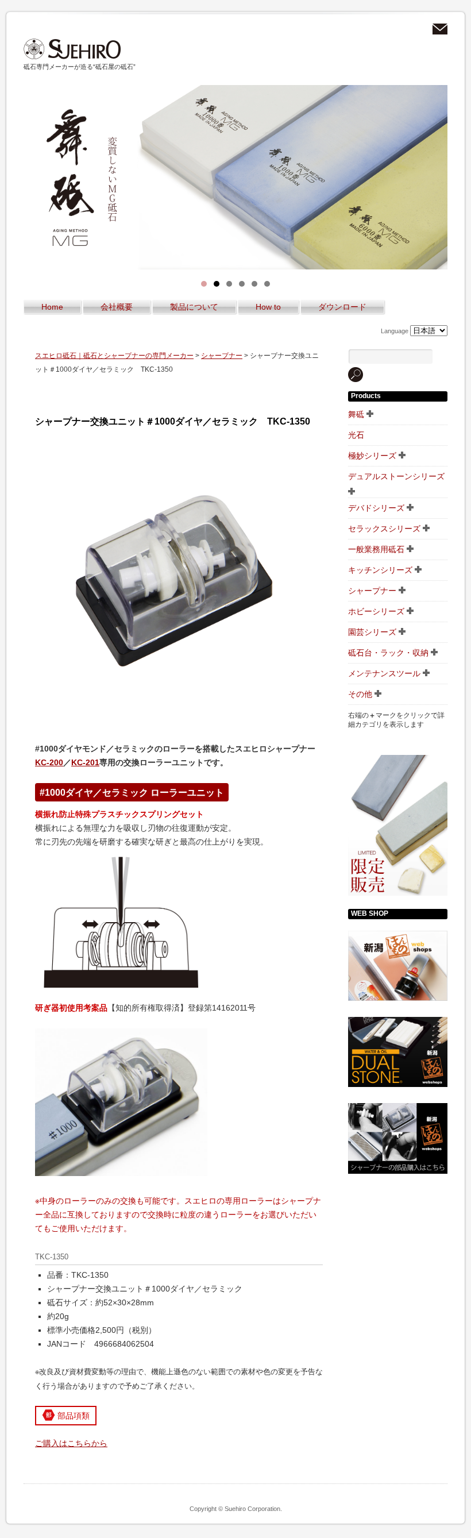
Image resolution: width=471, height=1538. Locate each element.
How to (268, 306)
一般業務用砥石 (376, 549)
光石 (356, 435)
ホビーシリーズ (376, 611)
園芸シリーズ (372, 632)
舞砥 (356, 414)
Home (52, 306)
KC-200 (49, 762)
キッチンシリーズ (380, 570)
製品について (194, 306)
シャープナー (221, 356)
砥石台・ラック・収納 (388, 652)
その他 (360, 694)
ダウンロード (342, 306)
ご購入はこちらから (71, 1443)
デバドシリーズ (376, 507)
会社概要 (117, 306)
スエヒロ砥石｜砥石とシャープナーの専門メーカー (72, 49)
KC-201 (85, 762)
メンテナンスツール (384, 673)
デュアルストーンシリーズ (396, 476)
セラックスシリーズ (384, 528)
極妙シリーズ (372, 455)
